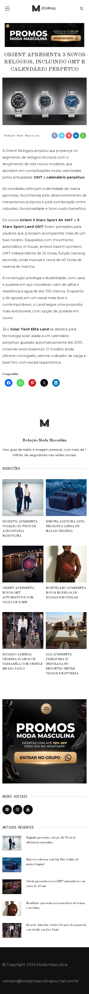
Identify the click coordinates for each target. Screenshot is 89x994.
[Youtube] (28, 809)
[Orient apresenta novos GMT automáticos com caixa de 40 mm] (22, 564)
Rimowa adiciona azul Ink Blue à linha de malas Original (65, 526)
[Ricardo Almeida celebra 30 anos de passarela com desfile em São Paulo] (22, 630)
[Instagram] (17, 809)
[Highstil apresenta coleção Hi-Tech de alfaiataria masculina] (22, 497)
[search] (82, 8)
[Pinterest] (7, 809)
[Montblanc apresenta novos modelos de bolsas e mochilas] (66, 564)
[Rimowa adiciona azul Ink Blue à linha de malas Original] (66, 497)
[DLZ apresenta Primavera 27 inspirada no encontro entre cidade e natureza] (66, 630)
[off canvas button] (7, 8)
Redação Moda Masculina (21, 135)
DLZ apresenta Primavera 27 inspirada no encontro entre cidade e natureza (62, 664)
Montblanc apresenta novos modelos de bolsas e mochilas (66, 593)
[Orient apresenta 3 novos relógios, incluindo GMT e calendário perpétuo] (44, 101)
